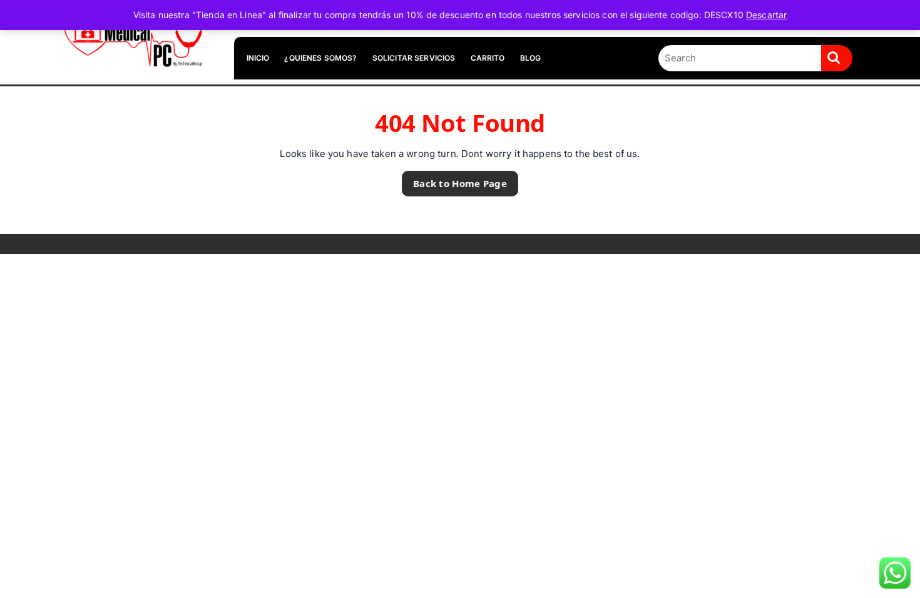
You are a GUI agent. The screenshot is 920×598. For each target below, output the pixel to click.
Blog (530, 58)
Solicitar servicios (414, 58)
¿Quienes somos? (320, 58)
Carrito (488, 58)
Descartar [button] (766, 14)
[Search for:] (739, 58)
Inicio (258, 58)
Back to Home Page (454, 180)
